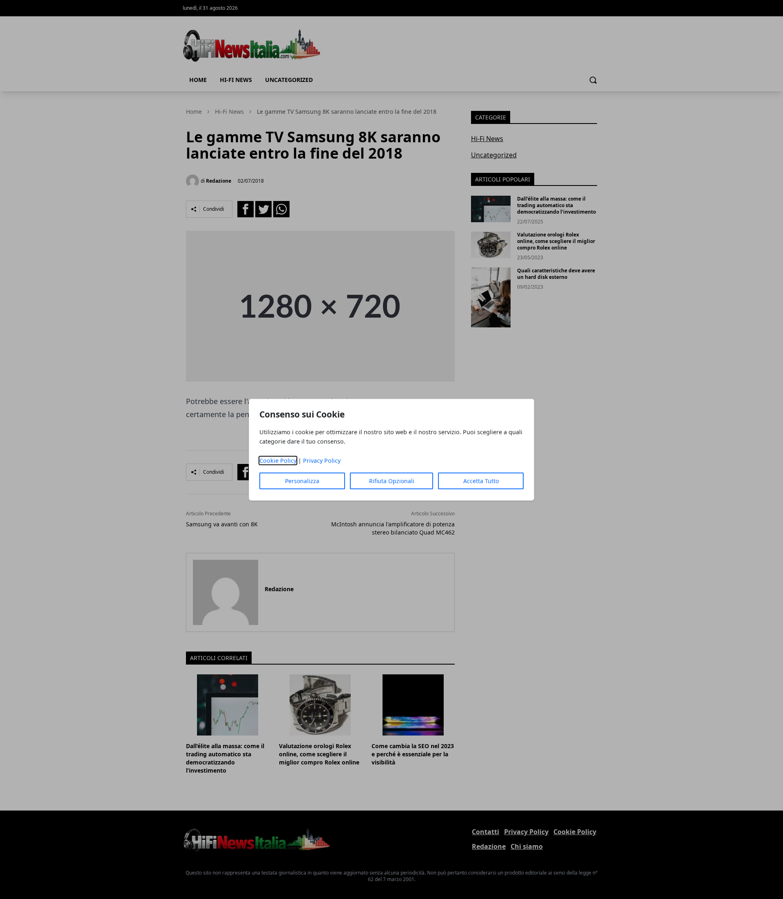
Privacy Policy (322, 460)
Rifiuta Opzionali (391, 481)
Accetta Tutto (481, 481)
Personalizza (302, 481)
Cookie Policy (277, 460)
